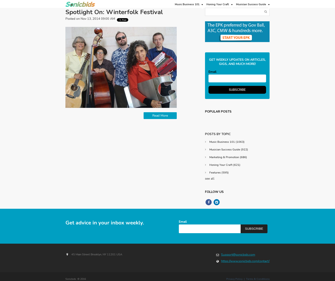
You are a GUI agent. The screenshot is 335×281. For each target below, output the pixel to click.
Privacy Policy (234, 279)
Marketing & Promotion (228, 157)
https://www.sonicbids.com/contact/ (245, 261)
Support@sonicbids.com (238, 255)
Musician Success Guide (228, 149)
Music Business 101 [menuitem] (187, 4)
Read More (160, 115)
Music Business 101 (226, 142)
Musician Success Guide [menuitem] (251, 4)
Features (219, 173)
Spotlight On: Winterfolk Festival (114, 12)
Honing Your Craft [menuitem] (217, 4)
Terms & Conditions (258, 279)
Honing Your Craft (224, 165)
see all (209, 178)
